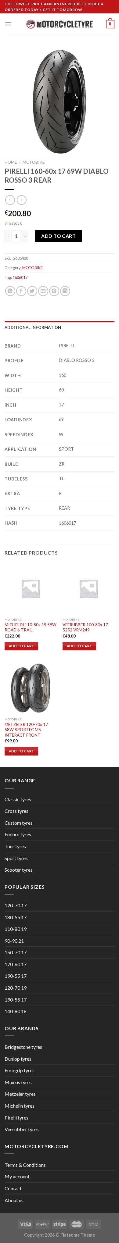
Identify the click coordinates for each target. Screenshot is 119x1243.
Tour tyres (15, 846)
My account (17, 1176)
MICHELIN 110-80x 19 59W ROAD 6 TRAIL (30, 627)
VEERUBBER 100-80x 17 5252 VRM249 (85, 627)
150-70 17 (16, 952)
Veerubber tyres (22, 1129)
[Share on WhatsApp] (10, 291)
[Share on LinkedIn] (65, 291)
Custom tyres (19, 823)
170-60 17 (16, 964)
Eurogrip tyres (19, 1070)
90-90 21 (14, 941)
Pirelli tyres (16, 1117)
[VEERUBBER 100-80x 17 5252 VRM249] (88, 588)
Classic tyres (18, 799)
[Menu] (8, 23)
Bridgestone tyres (23, 1047)
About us (14, 1200)
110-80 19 (16, 929)
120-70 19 (16, 988)
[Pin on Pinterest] (54, 291)
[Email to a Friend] (43, 291)
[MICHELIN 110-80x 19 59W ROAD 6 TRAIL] (30, 588)
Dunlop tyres (18, 1059)
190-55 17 (16, 976)
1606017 (20, 277)
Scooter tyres (19, 870)
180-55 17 (16, 917)
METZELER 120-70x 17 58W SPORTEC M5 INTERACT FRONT (26, 730)
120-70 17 (16, 905)
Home (11, 162)
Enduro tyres (18, 834)
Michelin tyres (19, 1106)
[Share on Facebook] (21, 291)
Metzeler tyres (20, 1094)
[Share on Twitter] (32, 291)
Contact (13, 1188)
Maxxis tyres (18, 1082)
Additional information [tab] (33, 327)
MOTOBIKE (34, 162)
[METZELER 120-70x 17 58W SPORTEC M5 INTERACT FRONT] (30, 688)
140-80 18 (16, 1011)
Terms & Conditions (25, 1165)
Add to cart (58, 236)
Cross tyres (16, 811)
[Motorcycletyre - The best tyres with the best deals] (59, 24)
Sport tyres (16, 858)
